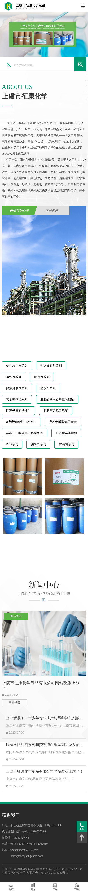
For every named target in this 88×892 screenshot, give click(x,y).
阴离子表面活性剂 (18, 410)
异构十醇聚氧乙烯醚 (63, 421)
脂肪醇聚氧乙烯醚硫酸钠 (57, 399)
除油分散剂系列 (17, 388)
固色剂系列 (42, 377)
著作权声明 (18, 872)
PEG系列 (12, 444)
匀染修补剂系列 (51, 365)
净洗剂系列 (13, 377)
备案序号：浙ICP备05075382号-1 (47, 872)
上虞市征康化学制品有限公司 (20, 869)
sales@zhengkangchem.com (27, 856)
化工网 (78, 869)
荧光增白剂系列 (17, 365)
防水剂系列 (48, 388)
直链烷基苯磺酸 (66, 433)
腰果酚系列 (38, 444)
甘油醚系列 (66, 444)
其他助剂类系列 (17, 399)
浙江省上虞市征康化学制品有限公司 (30, 123)
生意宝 (6, 872)
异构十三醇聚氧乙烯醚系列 (24, 433)
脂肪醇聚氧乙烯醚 (55, 410)
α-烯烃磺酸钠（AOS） (21, 421)
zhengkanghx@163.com (24, 849)
